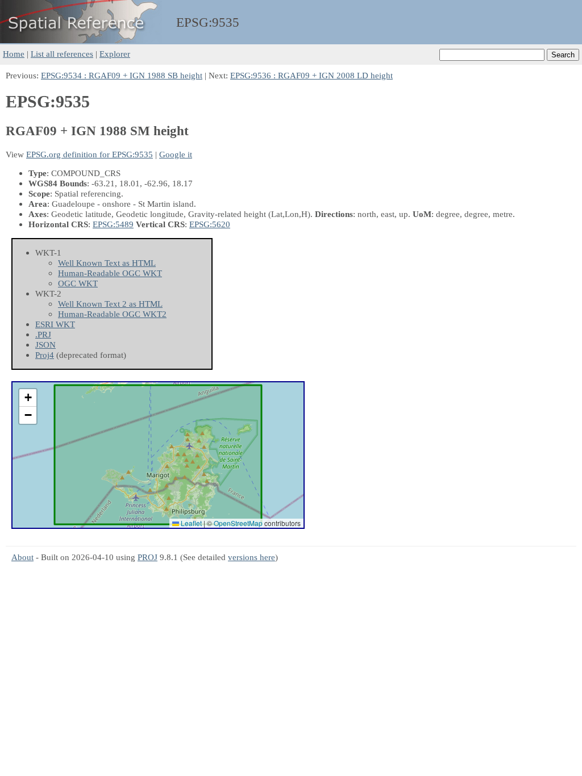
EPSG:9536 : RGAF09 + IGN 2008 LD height (311, 75)
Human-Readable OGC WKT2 (112, 314)
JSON (45, 344)
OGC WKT (78, 283)
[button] (27, 398)
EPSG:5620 (209, 224)
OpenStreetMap (238, 523)
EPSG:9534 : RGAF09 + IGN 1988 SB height (121, 75)
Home (13, 54)
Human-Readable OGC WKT (110, 273)
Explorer (114, 54)
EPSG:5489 (113, 224)
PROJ (147, 557)
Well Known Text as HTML (107, 263)
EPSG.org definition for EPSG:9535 (89, 154)
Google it (175, 154)
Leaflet (190, 523)
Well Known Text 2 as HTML (110, 303)
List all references (62, 54)
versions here (251, 557)
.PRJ (43, 334)
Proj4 (44, 355)
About (22, 557)
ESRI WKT (55, 324)
